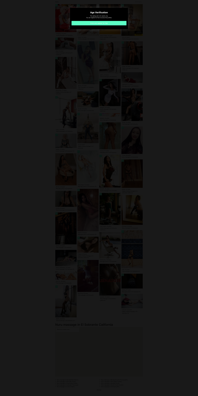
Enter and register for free (99, 23)
